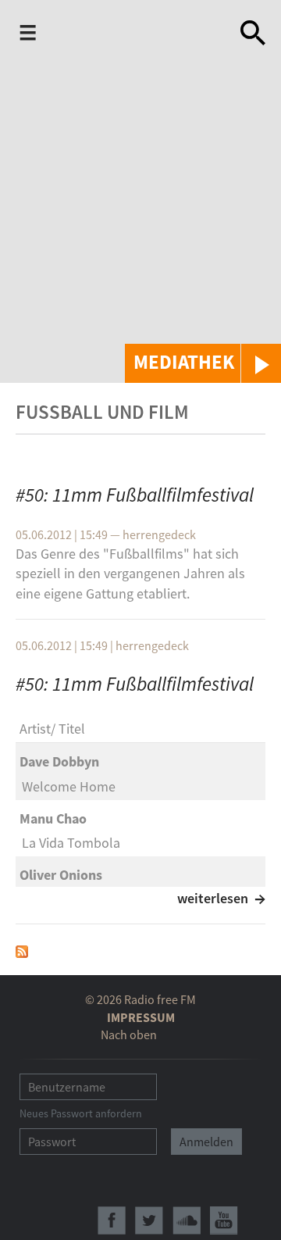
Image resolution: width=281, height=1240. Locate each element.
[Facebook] (112, 1220)
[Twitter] (149, 1220)
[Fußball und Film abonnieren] (22, 950)
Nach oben (129, 1034)
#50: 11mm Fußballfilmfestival (135, 494)
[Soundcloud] (187, 1220)
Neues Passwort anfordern (81, 1113)
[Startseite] (122, 34)
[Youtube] (224, 1220)
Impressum (141, 1017)
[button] (203, 363)
